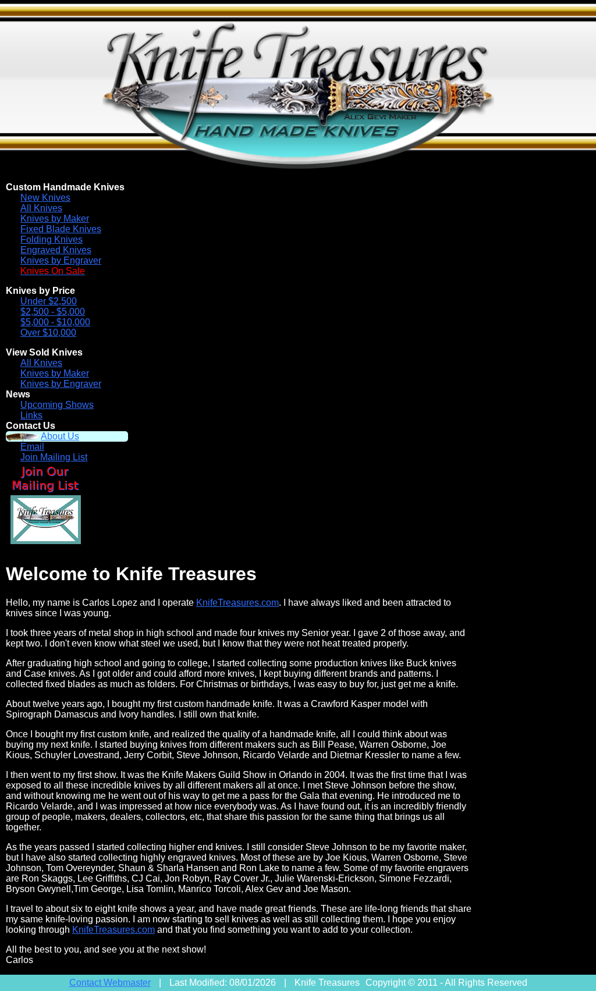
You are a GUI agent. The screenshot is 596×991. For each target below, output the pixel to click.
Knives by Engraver (60, 260)
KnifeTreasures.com (237, 603)
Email (32, 447)
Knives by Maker (54, 218)
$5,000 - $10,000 (55, 322)
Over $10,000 (48, 333)
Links (31, 415)
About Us (60, 436)
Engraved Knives (55, 250)
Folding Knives (51, 239)
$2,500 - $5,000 (52, 312)
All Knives (41, 208)
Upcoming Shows (57, 405)
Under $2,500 (48, 301)
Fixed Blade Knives (60, 229)
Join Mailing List (53, 457)
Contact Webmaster (110, 983)
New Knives (45, 198)
